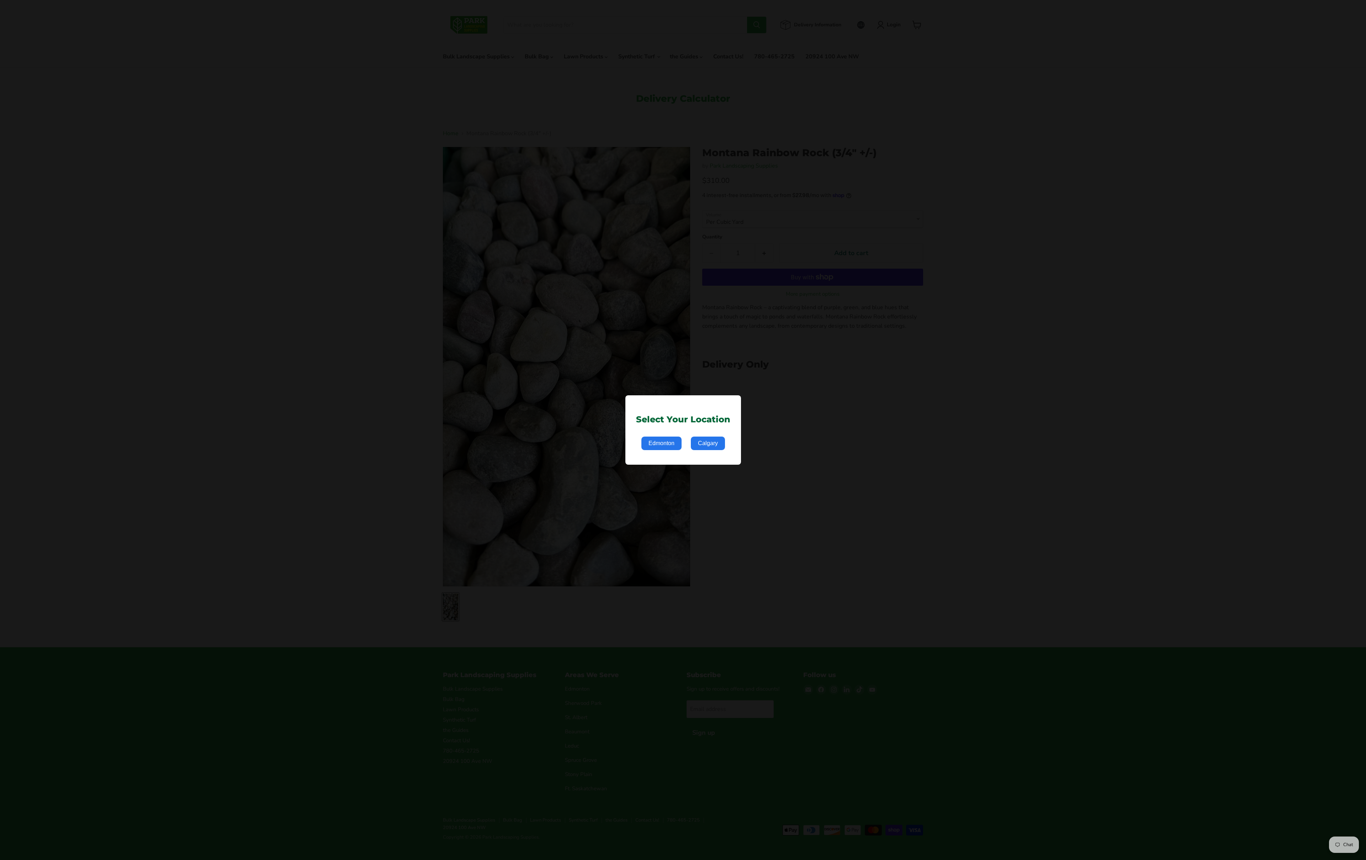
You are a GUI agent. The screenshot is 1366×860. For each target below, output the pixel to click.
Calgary (708, 443)
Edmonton (661, 443)
